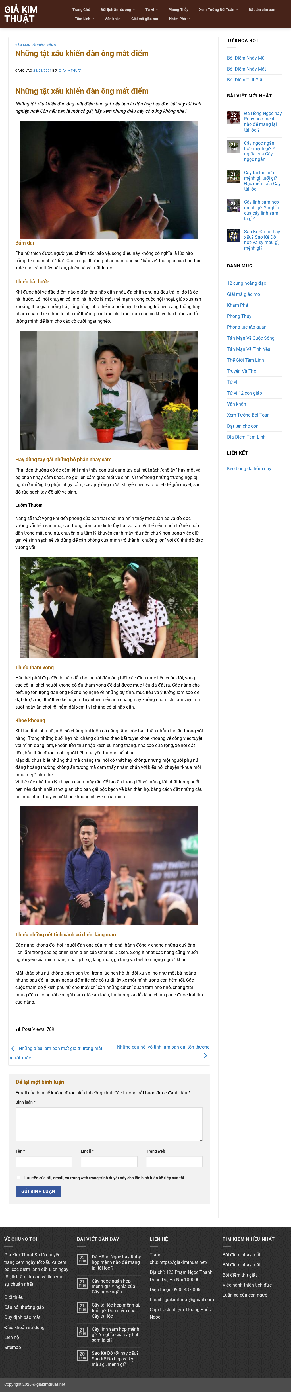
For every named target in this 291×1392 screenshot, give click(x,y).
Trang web (155, 1151)
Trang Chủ (81, 9)
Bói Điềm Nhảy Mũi (246, 58)
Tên (20, 1151)
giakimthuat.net (50, 1384)
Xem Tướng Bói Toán (216, 9)
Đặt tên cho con (262, 9)
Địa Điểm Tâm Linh (246, 437)
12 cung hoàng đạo (246, 283)
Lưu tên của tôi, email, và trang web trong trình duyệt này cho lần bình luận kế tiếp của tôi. (104, 1178)
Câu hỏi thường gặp (24, 1307)
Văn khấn (112, 19)
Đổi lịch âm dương (116, 9)
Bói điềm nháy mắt (242, 1265)
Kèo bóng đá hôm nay (249, 468)
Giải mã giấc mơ (145, 19)
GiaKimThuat (70, 71)
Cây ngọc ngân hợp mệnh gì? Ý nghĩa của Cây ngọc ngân (259, 151)
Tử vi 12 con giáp (244, 393)
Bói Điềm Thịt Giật (245, 80)
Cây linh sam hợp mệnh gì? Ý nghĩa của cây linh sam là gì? (261, 210)
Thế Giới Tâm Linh (245, 360)
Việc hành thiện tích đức (247, 1285)
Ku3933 (235, 478)
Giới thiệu (14, 1297)
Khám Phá (177, 19)
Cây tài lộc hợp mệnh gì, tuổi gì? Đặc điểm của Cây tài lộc (262, 181)
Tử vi (150, 9)
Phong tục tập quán (247, 327)
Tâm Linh (82, 19)
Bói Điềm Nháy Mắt (246, 69)
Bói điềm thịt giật (240, 1275)
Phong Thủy (179, 9)
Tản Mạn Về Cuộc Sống (35, 45)
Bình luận (25, 1102)
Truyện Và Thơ (241, 371)
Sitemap (12, 1347)
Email (87, 1151)
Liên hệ (11, 1337)
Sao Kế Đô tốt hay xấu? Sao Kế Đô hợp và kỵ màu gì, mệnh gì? (262, 240)
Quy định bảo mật (22, 1317)
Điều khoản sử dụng (24, 1327)
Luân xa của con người (246, 1295)
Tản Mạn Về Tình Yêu (248, 349)
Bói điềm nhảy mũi (241, 1255)
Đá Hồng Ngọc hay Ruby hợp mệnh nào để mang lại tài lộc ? (263, 122)
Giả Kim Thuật (21, 14)
